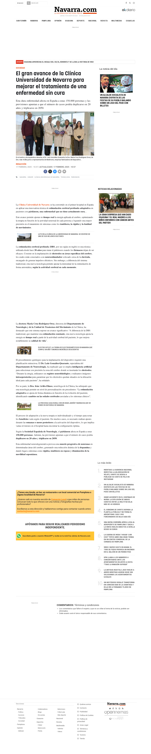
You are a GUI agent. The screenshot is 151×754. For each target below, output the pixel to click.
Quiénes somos (85, 704)
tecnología (65, 177)
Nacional (92, 20)
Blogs (40, 712)
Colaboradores (43, 709)
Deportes (40, 722)
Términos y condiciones (86, 605)
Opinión (58, 20)
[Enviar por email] (59, 171)
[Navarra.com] (75, 10)
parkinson (75, 177)
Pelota (40, 731)
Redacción (21, 164)
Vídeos (60, 731)
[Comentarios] (64, 171)
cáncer (30, 177)
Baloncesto (41, 728)
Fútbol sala (61, 712)
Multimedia (116, 20)
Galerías (60, 728)
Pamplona (46, 20)
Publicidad (83, 712)
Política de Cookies (86, 715)
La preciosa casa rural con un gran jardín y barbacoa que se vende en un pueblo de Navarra (64, 404)
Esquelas (130, 20)
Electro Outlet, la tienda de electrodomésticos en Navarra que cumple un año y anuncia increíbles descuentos (65, 349)
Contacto (83, 708)
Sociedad (21, 721)
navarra (23, 177)
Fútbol (40, 725)
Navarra (34, 20)
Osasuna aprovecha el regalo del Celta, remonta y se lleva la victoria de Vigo (59, 62)
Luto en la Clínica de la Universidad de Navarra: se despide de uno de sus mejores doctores (64, 235)
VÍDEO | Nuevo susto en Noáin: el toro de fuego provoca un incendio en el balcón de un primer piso (119, 549)
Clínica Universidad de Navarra (46, 177)
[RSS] (123, 708)
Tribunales (21, 718)
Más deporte (62, 715)
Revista (104, 20)
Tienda (82, 739)
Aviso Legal (84, 725)
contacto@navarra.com (28, 511)
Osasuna (69, 20)
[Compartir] (45, 171)
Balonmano (61, 709)
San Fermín (21, 20)
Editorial (21, 731)
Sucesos (21, 715)
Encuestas (41, 715)
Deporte (81, 20)
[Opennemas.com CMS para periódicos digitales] (116, 715)
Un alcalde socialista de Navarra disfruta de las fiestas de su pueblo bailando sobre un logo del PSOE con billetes (115, 100)
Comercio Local (58, 499)
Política (20, 712)
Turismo (83, 735)
